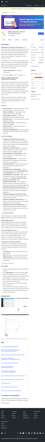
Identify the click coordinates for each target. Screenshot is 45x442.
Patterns (14, 417)
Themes (14, 413)
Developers (25, 415)
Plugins (13, 415)
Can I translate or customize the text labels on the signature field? (8, 371)
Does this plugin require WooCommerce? (9, 346)
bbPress (3, 425)
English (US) (41, 59)
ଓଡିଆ (5, 433)
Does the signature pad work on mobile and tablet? (12, 379)
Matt (2, 423)
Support (42, 39)
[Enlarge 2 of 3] (27, 299)
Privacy (2, 417)
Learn (24, 411)
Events (35, 413)
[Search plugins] (13, 13)
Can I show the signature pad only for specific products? (7, 367)
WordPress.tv (26, 417)
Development (25, 39)
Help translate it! (31, 8)
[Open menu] (43, 2)
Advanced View (34, 66)
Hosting (3, 415)
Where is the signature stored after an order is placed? (13, 354)
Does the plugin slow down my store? (9, 386)
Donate (36, 415)
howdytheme (12, 35)
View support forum (35, 99)
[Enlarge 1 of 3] (13, 299)
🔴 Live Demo (13, 75)
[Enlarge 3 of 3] (27, 316)
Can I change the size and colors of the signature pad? (13, 375)
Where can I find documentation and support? (11, 390)
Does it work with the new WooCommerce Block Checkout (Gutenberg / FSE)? (10, 350)
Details (3, 39)
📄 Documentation (5, 75)
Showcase (14, 411)
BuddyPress (4, 428)
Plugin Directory (4, 5)
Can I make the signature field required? (9, 363)
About (2, 411)
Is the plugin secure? (5, 383)
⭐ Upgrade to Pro (21, 75)
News (2, 413)
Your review (33, 87)
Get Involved (37, 411)
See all (42, 87)
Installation (16, 39)
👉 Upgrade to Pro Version (7, 263)
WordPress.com (5, 421)
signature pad (41, 62)
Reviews (10, 39)
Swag (36, 417)
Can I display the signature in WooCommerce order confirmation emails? (10, 359)
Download (41, 33)
